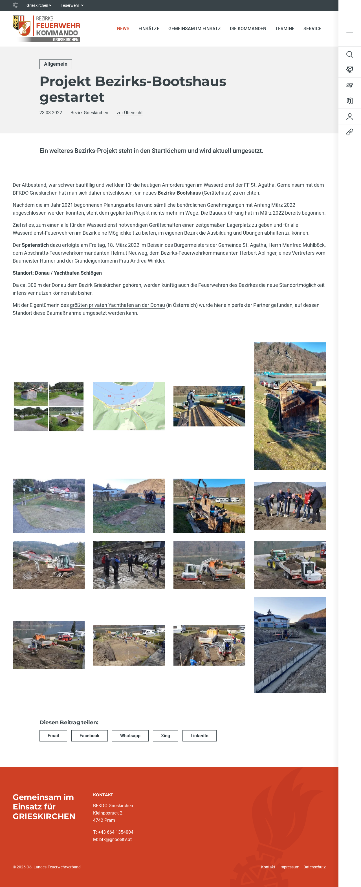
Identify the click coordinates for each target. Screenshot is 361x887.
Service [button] (312, 28)
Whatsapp (130, 735)
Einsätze (148, 28)
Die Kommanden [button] (248, 28)
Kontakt (268, 867)
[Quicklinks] (349, 132)
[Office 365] (349, 101)
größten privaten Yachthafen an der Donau (117, 305)
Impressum (289, 867)
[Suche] (349, 54)
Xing (165, 735)
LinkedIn (199, 735)
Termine (284, 28)
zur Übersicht (130, 112)
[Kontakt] (349, 70)
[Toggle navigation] (349, 28)
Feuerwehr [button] (70, 5)
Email (53, 735)
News (125, 28)
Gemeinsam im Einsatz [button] (194, 28)
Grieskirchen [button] (37, 5)
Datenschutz (314, 867)
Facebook (90, 735)
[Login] (349, 116)
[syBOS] (349, 85)
